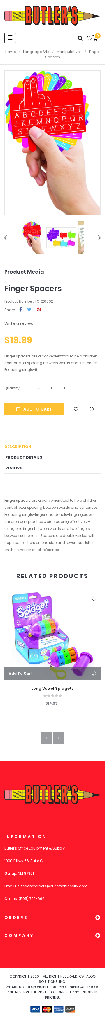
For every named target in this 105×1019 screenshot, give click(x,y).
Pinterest (39, 310)
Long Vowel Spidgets (53, 688)
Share (20, 310)
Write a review (18, 323)
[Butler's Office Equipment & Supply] (52, 15)
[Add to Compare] (91, 409)
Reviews (13, 468)
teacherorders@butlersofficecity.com (54, 886)
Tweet (29, 310)
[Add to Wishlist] (76, 409)
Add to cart (37, 409)
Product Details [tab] (23, 457)
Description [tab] (17, 447)
